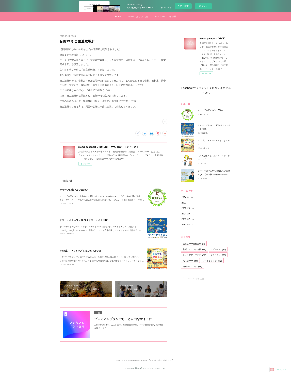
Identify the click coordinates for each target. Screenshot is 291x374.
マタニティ (218, 254)
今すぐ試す (183, 5)
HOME (118, 16)
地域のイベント (192, 266)
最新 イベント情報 (194, 249)
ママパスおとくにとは (138, 16)
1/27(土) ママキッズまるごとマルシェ (80, 250)
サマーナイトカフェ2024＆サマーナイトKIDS (84, 220)
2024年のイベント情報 (165, 16)
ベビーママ (218, 249)
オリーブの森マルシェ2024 (74, 189)
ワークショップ (212, 260)
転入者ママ (190, 260)
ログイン (203, 6)
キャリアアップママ (194, 254)
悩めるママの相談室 (194, 243)
